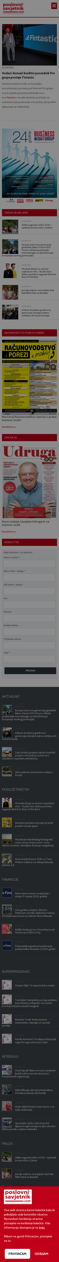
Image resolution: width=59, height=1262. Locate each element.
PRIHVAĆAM (17, 1254)
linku (42, 1227)
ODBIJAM (41, 1254)
